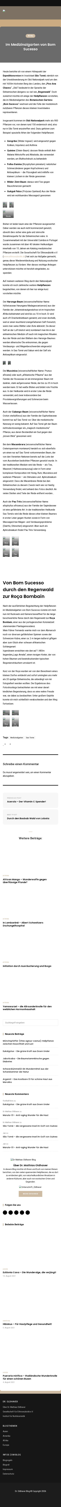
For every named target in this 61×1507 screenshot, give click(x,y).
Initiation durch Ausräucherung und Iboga (27, 966)
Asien (5, 1269)
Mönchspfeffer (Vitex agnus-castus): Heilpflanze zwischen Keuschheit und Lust (28, 1042)
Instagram (37, 3)
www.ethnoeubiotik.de (14, 256)
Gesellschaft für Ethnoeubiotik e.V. (18, 1411)
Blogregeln (7, 1460)
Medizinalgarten (16, 737)
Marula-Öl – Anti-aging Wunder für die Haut (25, 1115)
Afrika (30, 35)
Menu (55, 13)
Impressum (8, 1469)
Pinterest (43, 3)
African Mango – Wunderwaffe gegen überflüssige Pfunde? (25, 881)
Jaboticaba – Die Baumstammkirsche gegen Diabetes (26, 1060)
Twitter (24, 3)
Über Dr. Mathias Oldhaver (14, 1407)
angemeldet (19, 772)
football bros (8, 1101)
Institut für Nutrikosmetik (14, 1416)
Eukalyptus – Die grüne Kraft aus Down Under (26, 1051)
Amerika (6, 1321)
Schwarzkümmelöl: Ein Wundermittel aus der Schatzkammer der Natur (26, 1070)
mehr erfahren (30, 1194)
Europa (6, 1445)
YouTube (30, 3)
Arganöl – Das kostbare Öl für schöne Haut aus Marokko (27, 1081)
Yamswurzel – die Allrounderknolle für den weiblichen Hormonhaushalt (27, 1008)
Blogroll (6, 1464)
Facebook (18, 3)
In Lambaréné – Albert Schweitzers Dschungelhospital (23, 924)
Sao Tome (30, 737)
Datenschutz (8, 1473)
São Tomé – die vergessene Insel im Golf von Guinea (30, 1126)
